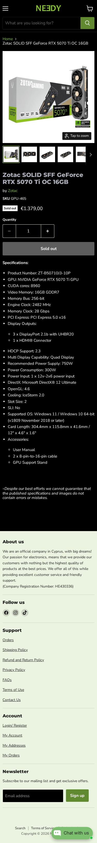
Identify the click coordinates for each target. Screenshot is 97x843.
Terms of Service (43, 828)
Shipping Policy (15, 649)
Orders (8, 640)
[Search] (87, 23)
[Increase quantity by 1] (47, 231)
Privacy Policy (14, 669)
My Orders (11, 755)
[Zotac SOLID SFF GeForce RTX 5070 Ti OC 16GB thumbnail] (11, 154)
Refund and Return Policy (23, 660)
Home (8, 39)
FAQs (7, 679)
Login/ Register (15, 725)
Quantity (9, 220)
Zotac (13, 190)
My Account (12, 735)
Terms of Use (13, 689)
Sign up (77, 795)
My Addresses (14, 745)
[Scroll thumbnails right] (90, 154)
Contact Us (12, 699)
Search (20, 828)
